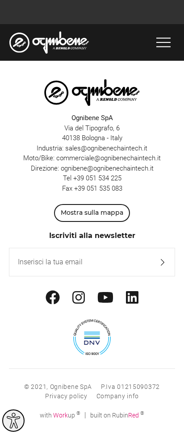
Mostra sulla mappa (92, 213)
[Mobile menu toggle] (163, 42)
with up (60, 415)
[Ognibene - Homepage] (49, 42)
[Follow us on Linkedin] (132, 297)
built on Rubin (117, 415)
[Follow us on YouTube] (105, 297)
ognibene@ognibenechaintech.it (107, 168)
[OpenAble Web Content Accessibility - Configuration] (13, 420)
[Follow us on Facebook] (53, 297)
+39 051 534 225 (97, 178)
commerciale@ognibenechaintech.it (108, 158)
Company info (117, 396)
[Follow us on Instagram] (78, 297)
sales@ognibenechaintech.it (106, 148)
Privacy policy (66, 396)
